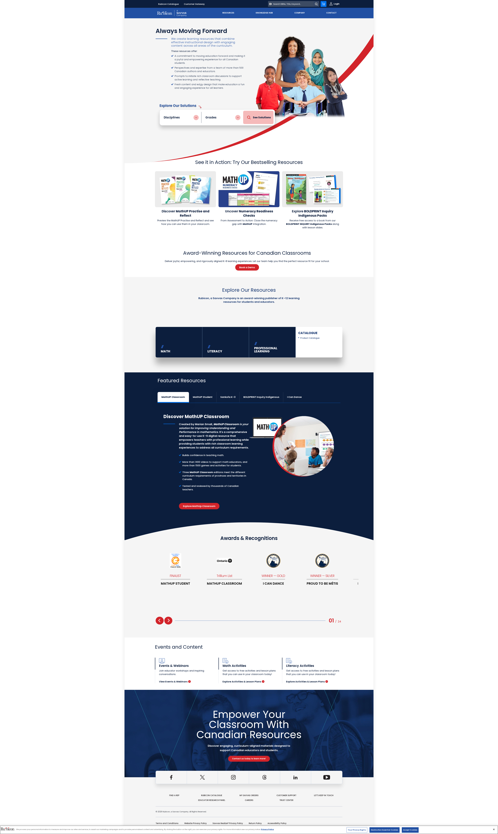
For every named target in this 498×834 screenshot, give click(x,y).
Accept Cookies (410, 830)
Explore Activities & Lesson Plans (242, 681)
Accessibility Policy (277, 823)
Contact (331, 12)
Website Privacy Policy (195, 823)
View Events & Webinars (173, 681)
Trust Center (286, 800)
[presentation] (160, 620)
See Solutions (262, 117)
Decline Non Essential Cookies (384, 830)
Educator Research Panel (211, 800)
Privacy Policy (267, 829)
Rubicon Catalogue (168, 4)
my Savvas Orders (249, 795)
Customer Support (286, 795)
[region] (249, 830)
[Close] (494, 829)
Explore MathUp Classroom (199, 506)
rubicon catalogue (211, 795)
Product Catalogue (310, 338)
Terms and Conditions (167, 823)
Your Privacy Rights (357, 830)
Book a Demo (247, 267)
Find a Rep (174, 795)
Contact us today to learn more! (249, 758)
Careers (249, 800)
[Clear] (270, 3)
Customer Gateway (194, 4)
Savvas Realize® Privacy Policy (228, 823)
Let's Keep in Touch (323, 795)
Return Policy (255, 823)
